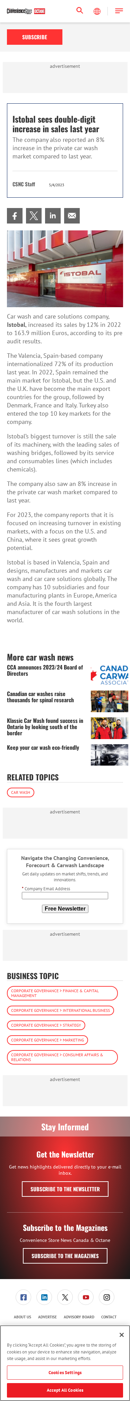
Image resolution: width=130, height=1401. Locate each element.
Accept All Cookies (65, 1390)
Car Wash (20, 792)
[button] (119, 11)
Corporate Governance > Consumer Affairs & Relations (57, 1057)
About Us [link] (22, 1317)
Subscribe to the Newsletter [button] (65, 1189)
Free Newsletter (65, 909)
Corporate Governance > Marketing (47, 1039)
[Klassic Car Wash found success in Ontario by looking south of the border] (109, 728)
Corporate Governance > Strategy (46, 1025)
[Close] (121, 1334)
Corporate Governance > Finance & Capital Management (55, 993)
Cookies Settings (65, 1373)
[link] (15, 216)
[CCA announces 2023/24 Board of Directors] (109, 675)
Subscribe (34, 37)
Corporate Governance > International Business (60, 1010)
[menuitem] (15, 216)
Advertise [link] (47, 1317)
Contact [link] (108, 1317)
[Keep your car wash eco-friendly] (109, 755)
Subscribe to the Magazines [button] (65, 1255)
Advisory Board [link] (79, 1317)
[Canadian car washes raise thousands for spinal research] (109, 701)
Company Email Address (46, 889)
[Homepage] (26, 11)
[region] (65, 1363)
